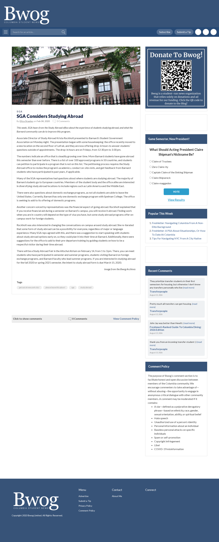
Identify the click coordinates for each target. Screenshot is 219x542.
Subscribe (164, 31)
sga (72, 287)
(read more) (188, 287)
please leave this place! (55, 287)
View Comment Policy (126, 318)
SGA (19, 111)
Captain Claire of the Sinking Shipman (172, 172)
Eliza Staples (26, 121)
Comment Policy (87, 510)
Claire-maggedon (161, 183)
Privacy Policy (85, 505)
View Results (176, 200)
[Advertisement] (76, 304)
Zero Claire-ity (160, 166)
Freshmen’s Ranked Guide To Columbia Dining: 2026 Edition (175, 328)
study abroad (85, 287)
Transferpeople (159, 291)
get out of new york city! (29, 287)
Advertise (83, 496)
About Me (117, 496)
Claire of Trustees (162, 161)
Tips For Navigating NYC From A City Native (176, 238)
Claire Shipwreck (161, 177)
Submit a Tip (184, 31)
